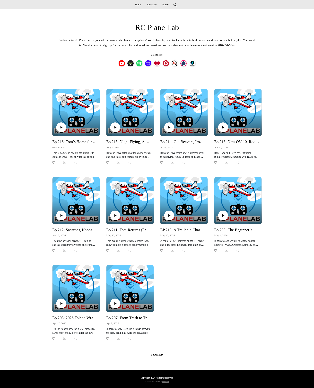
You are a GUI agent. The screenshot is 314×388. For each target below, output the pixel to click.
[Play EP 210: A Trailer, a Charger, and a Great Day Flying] (169, 215)
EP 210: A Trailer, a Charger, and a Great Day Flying (182, 230)
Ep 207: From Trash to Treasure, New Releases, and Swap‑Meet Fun (128, 318)
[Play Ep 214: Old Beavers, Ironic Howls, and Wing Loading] (169, 127)
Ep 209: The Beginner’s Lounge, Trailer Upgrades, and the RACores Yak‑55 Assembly (236, 230)
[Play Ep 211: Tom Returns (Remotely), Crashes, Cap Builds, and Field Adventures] (115, 215)
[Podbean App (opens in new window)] (130, 63)
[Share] (76, 162)
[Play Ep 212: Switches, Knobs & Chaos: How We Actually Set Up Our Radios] (61, 215)
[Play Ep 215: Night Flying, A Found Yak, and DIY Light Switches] (115, 127)
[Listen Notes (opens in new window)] (175, 63)
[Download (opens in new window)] (65, 162)
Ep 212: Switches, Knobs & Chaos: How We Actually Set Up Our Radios (74, 230)
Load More (157, 354)
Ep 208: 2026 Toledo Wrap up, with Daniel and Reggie (74, 318)
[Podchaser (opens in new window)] (183, 63)
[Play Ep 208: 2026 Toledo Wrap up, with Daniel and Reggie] (61, 303)
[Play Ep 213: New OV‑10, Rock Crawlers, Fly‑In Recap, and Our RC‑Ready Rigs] (223, 127)
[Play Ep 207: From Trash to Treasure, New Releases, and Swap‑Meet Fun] (115, 303)
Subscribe (151, 4)
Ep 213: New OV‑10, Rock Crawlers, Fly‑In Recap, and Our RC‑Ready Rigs (236, 142)
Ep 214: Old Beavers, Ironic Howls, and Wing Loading (182, 142)
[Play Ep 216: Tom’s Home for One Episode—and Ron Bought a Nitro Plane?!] (61, 127)
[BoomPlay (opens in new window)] (192, 63)
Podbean (165, 381)
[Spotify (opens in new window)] (139, 63)
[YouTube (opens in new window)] (122, 63)
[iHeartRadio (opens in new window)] (157, 63)
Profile (165, 4)
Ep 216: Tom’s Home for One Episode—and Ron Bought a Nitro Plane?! (74, 142)
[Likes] (54, 162)
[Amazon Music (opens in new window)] (148, 63)
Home (138, 4)
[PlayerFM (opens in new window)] (166, 63)
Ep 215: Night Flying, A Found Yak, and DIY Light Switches (128, 142)
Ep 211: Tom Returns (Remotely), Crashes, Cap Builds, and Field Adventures (128, 230)
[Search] (175, 4)
